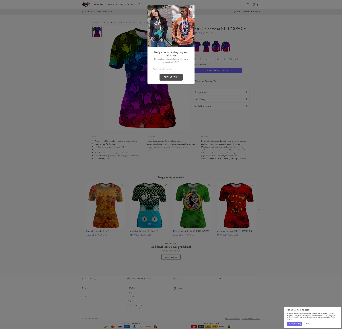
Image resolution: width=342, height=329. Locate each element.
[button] (171, 164)
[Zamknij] (190, 9)
